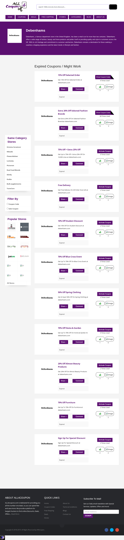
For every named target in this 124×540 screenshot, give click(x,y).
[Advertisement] (18, 98)
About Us (100, 17)
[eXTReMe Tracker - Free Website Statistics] (2, 537)
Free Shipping (48, 17)
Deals (33, 17)
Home (10, 17)
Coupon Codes (49, 507)
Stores (62, 17)
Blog (89, 17)
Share (63, 89)
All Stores (10, 283)
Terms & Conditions (70, 507)
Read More (15, 514)
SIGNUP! (88, 516)
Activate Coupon (105, 151)
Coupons (22, 17)
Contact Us (67, 514)
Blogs (65, 510)
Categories (76, 17)
